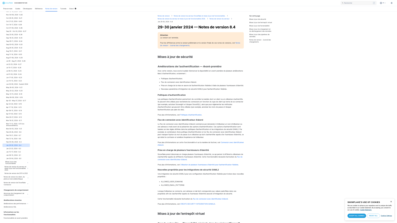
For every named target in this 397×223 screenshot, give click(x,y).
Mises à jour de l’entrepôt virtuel (260, 22)
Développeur (27, 8)
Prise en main (7, 8)
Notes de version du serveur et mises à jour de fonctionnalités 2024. (181, 19)
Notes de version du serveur (219, 19)
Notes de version (51, 8)
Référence (38, 8)
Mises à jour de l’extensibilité (259, 26)
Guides (17, 8)
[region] (370, 209)
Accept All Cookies (356, 215)
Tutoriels (63, 8)
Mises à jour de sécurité (257, 19)
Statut (71, 8)
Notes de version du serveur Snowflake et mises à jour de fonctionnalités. (199, 16)
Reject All (373, 215)
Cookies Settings (386, 215)
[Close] (391, 201)
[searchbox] (358, 3)
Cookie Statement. (366, 210)
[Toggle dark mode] (392, 3)
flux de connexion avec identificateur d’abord (210, 199)
